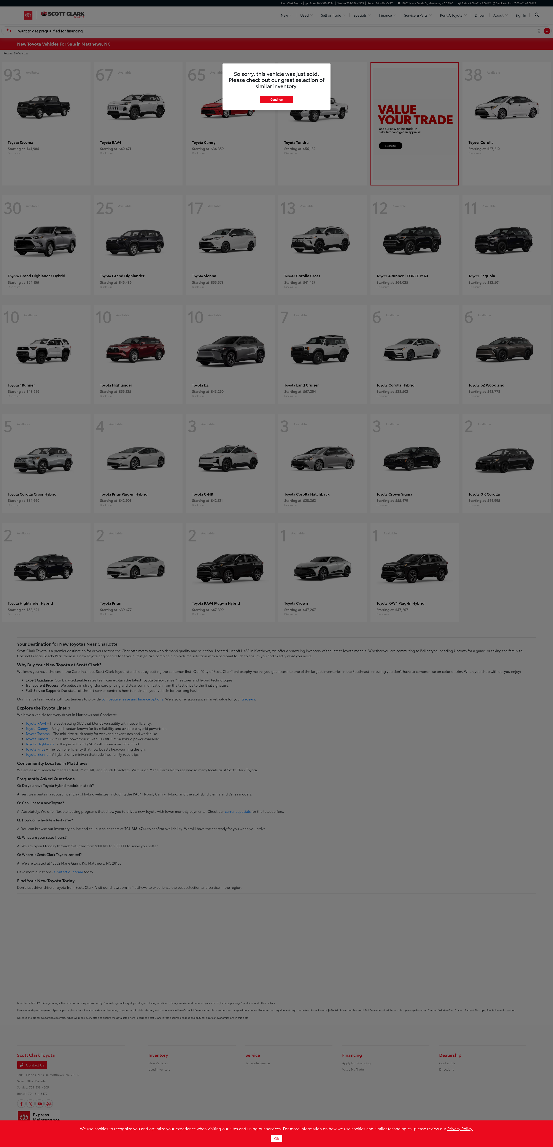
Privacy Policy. (460, 1128)
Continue (276, 99)
